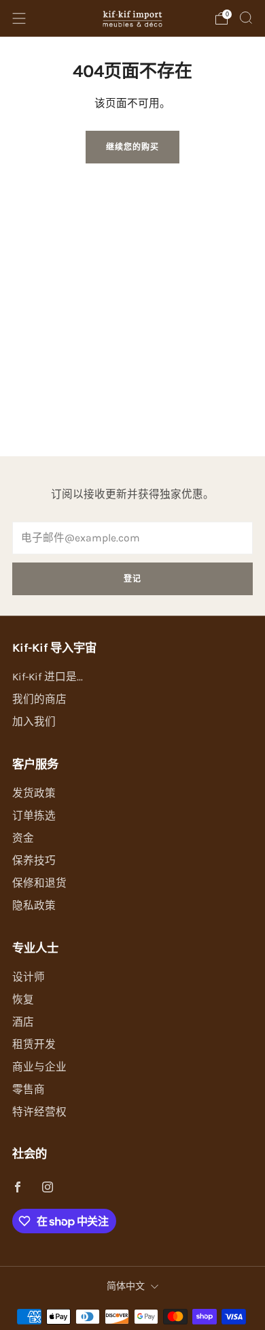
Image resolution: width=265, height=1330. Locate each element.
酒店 (23, 1022)
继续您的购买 (132, 147)
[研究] (246, 18)
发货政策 (34, 793)
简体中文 (126, 1286)
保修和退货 (39, 883)
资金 (23, 838)
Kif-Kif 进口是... (47, 677)
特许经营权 (39, 1112)
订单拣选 (34, 816)
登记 (132, 579)
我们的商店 (39, 699)
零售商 (28, 1089)
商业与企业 (39, 1067)
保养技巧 (34, 861)
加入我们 (34, 722)
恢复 (23, 1000)
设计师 (28, 977)
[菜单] (19, 18)
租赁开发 (34, 1045)
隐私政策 (34, 906)
